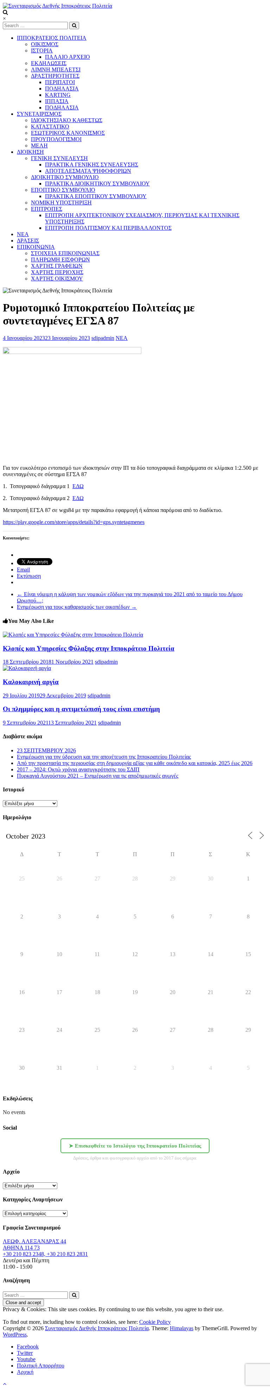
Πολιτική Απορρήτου (40, 1366)
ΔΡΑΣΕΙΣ (28, 241)
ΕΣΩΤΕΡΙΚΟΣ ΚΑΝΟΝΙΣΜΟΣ (68, 133)
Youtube (26, 1359)
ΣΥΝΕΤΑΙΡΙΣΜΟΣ (39, 114)
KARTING (58, 95)
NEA (23, 234)
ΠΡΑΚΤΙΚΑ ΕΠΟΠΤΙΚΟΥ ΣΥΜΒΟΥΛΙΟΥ (96, 196)
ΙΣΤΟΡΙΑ (42, 50)
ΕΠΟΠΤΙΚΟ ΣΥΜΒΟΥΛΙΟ (63, 190)
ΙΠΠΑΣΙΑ (57, 101)
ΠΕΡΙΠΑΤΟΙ (60, 82)
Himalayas (181, 1328)
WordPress (15, 1335)
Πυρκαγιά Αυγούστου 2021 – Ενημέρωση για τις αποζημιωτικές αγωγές (97, 776)
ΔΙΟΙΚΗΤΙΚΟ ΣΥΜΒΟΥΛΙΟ (65, 177)
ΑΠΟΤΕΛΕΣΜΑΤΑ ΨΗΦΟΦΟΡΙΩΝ (88, 171)
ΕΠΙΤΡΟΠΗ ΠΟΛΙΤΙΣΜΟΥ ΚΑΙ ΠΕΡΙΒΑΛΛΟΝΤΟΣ (108, 228)
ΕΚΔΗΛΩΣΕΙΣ (48, 63)
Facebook (28, 1347)
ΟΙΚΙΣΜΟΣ (44, 44)
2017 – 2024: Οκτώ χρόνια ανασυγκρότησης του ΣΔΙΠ (78, 769)
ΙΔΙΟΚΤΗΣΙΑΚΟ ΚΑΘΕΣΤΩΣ (66, 120)
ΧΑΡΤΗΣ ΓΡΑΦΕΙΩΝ (57, 266)
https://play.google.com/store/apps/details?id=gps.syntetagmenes (73, 522)
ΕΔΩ (78, 486)
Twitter (25, 1353)
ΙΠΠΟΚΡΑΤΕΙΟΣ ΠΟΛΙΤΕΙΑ (51, 38)
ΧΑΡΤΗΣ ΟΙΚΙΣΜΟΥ (57, 279)
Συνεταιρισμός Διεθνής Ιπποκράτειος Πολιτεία (97, 1328)
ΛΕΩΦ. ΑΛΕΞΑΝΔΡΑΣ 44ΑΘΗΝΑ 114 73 (34, 1244)
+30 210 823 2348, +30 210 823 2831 (45, 1254)
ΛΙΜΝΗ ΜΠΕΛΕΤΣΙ (56, 69)
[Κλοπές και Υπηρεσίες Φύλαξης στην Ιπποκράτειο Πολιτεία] (73, 635)
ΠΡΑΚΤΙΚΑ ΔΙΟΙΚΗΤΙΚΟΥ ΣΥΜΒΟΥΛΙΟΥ (97, 184)
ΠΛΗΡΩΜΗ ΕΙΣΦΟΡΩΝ (60, 260)
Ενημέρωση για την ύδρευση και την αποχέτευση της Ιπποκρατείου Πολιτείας (104, 757)
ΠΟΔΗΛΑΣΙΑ (62, 88)
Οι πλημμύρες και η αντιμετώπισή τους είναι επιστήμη (81, 709)
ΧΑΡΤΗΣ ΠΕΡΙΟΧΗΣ (57, 272)
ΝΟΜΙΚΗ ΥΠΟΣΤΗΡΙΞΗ (61, 203)
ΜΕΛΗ (39, 146)
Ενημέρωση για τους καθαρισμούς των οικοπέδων (77, 607)
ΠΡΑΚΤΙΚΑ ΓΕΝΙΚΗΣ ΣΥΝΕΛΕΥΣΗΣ (91, 165)
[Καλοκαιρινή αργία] (27, 668)
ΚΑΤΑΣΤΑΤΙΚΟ (50, 126)
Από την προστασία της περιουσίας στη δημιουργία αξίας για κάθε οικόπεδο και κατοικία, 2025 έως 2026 (134, 763)
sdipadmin (102, 338)
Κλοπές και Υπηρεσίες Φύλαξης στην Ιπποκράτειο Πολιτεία (88, 648)
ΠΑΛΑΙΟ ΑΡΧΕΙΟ (67, 57)
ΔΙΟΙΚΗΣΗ (30, 152)
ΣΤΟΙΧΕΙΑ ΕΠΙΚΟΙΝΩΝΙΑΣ (65, 253)
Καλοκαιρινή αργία (31, 681)
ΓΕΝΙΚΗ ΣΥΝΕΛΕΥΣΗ (59, 158)
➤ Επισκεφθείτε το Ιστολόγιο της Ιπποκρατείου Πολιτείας (135, 1146)
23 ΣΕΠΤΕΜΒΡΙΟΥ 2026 (46, 750)
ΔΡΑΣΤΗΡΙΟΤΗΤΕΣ (55, 76)
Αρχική (25, 1372)
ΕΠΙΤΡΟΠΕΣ (46, 209)
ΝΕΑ (122, 338)
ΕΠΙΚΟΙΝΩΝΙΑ (36, 247)
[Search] (74, 25)
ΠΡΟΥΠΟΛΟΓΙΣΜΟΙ (56, 139)
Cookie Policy (155, 1322)
